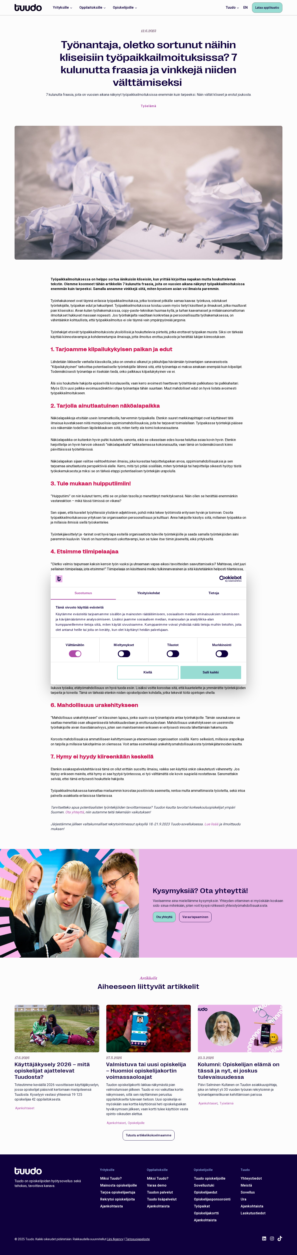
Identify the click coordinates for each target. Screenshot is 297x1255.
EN (245, 7)
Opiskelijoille (136, 1123)
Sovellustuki (204, 1185)
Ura (243, 1199)
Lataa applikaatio (267, 7)
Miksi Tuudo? (111, 1178)
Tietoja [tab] (214, 593)
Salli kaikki (211, 672)
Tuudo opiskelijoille (209, 1178)
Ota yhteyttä (74, 812)
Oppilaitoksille (157, 1170)
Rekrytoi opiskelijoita (117, 1199)
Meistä (246, 1185)
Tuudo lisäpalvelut (162, 1199)
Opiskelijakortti (206, 1213)
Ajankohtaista (111, 1206)
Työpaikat (202, 1206)
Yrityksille (107, 1170)
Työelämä (148, 106)
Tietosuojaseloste (137, 1239)
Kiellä (147, 672)
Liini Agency (115, 1239)
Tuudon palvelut (160, 1192)
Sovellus (248, 1192)
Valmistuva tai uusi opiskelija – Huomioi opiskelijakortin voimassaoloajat (146, 1070)
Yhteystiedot (251, 1178)
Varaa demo (157, 1185)
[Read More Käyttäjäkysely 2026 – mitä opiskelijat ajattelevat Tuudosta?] (57, 1028)
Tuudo (245, 1170)
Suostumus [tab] (83, 593)
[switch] (124, 653)
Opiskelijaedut (205, 1192)
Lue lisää (211, 824)
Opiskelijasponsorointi (212, 1199)
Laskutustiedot (253, 1213)
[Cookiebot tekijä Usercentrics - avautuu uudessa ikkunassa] (223, 578)
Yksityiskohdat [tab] (148, 593)
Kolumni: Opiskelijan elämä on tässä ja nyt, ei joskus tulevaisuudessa (239, 1070)
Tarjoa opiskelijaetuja (117, 1192)
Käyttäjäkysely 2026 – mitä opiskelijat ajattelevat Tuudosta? (52, 1070)
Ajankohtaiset (24, 1108)
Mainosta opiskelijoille (118, 1185)
